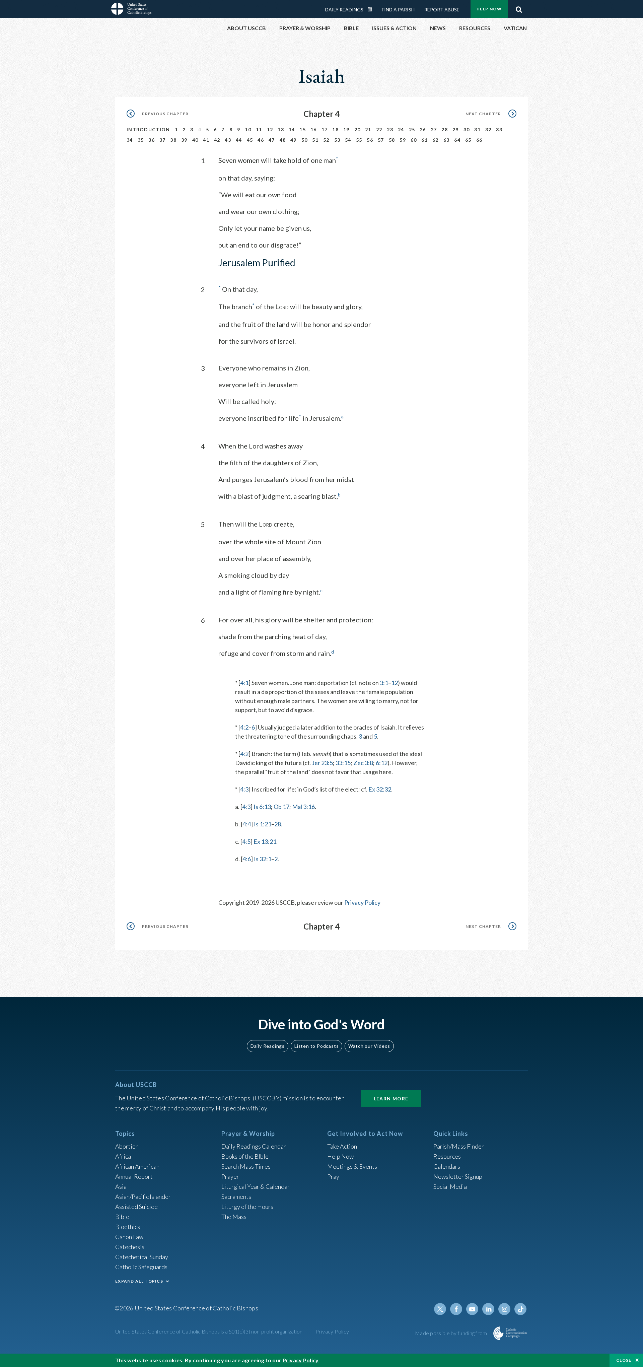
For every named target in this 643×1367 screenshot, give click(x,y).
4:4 (246, 824)
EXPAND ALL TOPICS (139, 1281)
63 (446, 140)
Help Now (489, 8)
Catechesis (129, 1246)
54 (348, 140)
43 (228, 140)
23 (390, 129)
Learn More (391, 1098)
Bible (122, 1216)
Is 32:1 (262, 859)
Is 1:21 (262, 824)
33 (499, 129)
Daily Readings (344, 9)
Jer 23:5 (322, 762)
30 (466, 129)
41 (206, 140)
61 (424, 140)
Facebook (456, 1309)
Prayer (230, 1176)
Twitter (440, 1309)
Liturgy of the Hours (247, 1206)
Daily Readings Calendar (372, 9)
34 (130, 140)
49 (293, 140)
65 (468, 140)
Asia (121, 1186)
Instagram (504, 1309)
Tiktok (520, 1309)
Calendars (446, 1166)
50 (304, 140)
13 (281, 129)
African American (137, 1166)
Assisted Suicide (136, 1206)
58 (392, 140)
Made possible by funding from (451, 1333)
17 (325, 129)
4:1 (244, 682)
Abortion (127, 1146)
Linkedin (488, 1309)
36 (151, 140)
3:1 (384, 682)
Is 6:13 (262, 806)
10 (248, 129)
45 (250, 140)
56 (370, 140)
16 (313, 129)
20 (357, 129)
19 (346, 129)
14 (292, 129)
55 (359, 140)
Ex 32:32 (379, 789)
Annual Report (134, 1176)
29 (455, 129)
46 (261, 140)
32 (488, 129)
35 (141, 140)
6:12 (381, 762)
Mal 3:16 (303, 806)
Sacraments (236, 1196)
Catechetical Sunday (141, 1256)
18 (335, 129)
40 (195, 140)
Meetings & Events (352, 1166)
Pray (333, 1176)
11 (259, 129)
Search (519, 8)
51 (315, 140)
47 (272, 140)
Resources (447, 1156)
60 (414, 140)
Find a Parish (398, 9)
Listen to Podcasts (316, 1046)
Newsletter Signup (457, 1176)
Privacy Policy (362, 902)
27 (434, 129)
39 (184, 140)
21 (368, 129)
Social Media (450, 1186)
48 (283, 140)
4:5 (246, 841)
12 (270, 129)
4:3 (244, 789)
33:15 (343, 762)
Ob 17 (281, 806)
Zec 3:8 (363, 762)
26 (423, 129)
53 (337, 140)
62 (435, 140)
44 (239, 140)
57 (381, 140)
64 (457, 140)
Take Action (342, 1146)
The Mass (233, 1216)
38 (173, 140)
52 (326, 140)
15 (302, 129)
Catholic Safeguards (141, 1267)
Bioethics (127, 1226)
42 (217, 140)
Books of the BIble (245, 1156)
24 (401, 129)
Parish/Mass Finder (458, 1146)
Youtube (472, 1309)
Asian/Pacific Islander (143, 1196)
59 (403, 140)
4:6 (246, 859)
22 (379, 129)
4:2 (244, 727)
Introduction (148, 129)
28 (444, 129)
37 (162, 140)
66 (479, 140)
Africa (123, 1156)
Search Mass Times (246, 1166)
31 (477, 129)
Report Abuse (441, 9)
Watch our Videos (369, 1046)
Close (624, 1360)
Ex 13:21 (265, 841)
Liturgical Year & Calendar (255, 1186)
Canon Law (129, 1236)
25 (412, 129)
